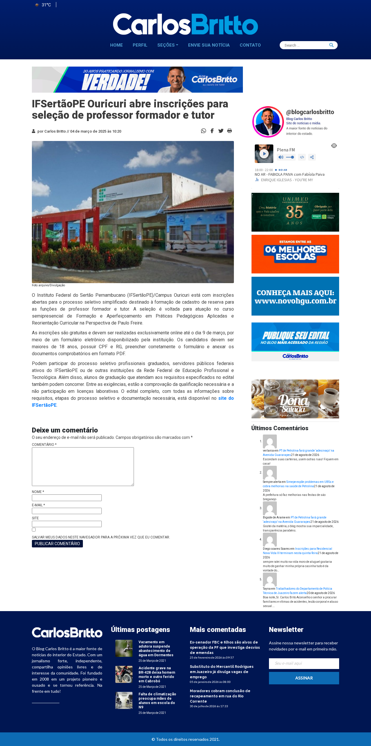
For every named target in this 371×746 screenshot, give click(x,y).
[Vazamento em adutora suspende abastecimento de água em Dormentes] (123, 648)
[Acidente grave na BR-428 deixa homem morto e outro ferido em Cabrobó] (123, 674)
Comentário (44, 445)
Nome (38, 492)
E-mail (38, 505)
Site (35, 518)
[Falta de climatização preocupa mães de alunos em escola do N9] (123, 700)
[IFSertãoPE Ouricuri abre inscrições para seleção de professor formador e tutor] (212, 130)
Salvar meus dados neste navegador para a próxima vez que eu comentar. (101, 537)
